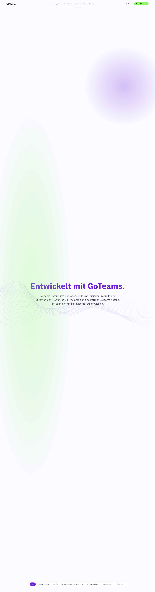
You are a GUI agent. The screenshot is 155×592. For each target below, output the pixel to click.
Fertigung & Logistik (43, 584)
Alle (32, 584)
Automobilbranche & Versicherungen (72, 584)
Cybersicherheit (107, 584)
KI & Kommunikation (93, 584)
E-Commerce (119, 584)
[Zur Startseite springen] (11, 4)
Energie (55, 584)
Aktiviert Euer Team (141, 4)
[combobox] (129, 3)
